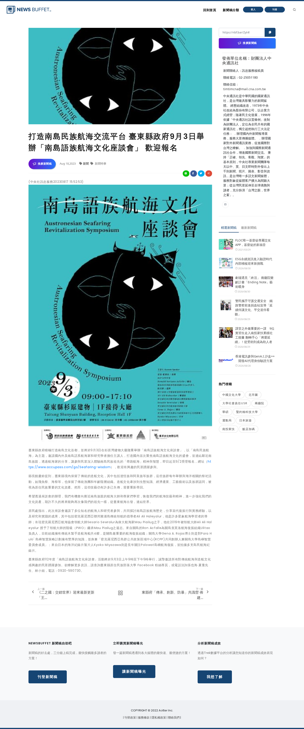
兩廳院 (259, 403)
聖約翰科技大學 (247, 412)
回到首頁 (209, 10)
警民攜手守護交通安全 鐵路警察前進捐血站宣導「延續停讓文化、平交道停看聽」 (254, 307)
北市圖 (253, 395)
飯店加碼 (248, 429)
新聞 (86, 163)
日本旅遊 (245, 420)
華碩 (225, 412)
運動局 (227, 420)
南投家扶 (228, 429)
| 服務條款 (143, 717)
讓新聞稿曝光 (134, 671)
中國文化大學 (231, 395)
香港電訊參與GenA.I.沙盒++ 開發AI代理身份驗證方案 (255, 358)
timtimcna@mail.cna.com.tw (244, 89)
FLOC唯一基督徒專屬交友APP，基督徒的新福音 (253, 242)
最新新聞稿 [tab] (249, 227)
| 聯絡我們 (173, 717)
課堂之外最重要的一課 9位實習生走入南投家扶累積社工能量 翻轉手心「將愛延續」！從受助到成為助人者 (254, 335)
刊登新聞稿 (48, 676)
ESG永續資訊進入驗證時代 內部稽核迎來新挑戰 (253, 261)
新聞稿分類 (231, 10)
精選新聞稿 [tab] (229, 227)
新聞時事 (100, 163)
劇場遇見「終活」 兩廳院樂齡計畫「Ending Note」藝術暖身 (254, 282)
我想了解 (215, 676)
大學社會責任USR (234, 403)
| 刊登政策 (130, 717)
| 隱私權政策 (158, 717)
